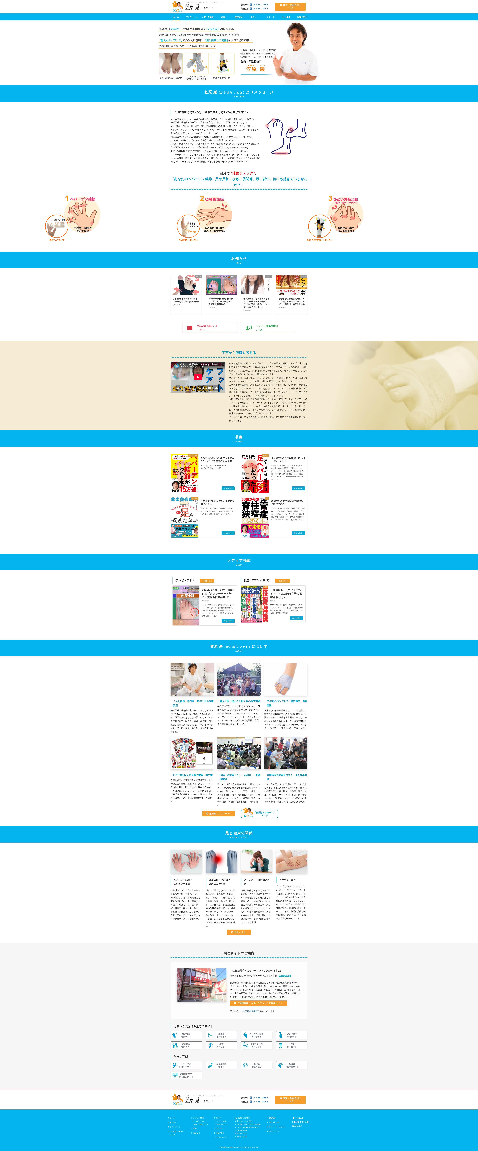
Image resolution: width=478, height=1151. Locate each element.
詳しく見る (240, 932)
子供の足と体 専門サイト (257, 1045)
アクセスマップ (222, 1137)
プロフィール (175, 1126)
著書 (195, 1128)
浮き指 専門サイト (221, 1035)
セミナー (219, 1117)
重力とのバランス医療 (244, 1121)
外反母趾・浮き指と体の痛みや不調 (249, 1124)
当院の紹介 (220, 1133)
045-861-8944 (260, 8)
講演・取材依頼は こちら (292, 7)
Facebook (299, 1118)
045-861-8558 (260, 4)
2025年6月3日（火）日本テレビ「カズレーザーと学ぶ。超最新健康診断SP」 (218, 593)
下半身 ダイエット (292, 1045)
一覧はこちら (207, 580)
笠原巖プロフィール (219, 813)
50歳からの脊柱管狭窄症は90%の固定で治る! (287, 502)
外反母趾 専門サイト (186, 1035)
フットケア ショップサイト (186, 1065)
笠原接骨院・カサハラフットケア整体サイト (259, 1003)
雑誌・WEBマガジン (201, 1124)
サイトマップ (274, 1131)
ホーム (172, 1117)
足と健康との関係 (242, 1117)
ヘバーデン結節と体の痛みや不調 (248, 1127)
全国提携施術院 (250, 1011)
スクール (219, 1128)
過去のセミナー (222, 1124)
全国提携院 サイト (221, 1065)
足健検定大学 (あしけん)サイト (186, 1075)
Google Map (285, 976)
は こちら (207, 327)
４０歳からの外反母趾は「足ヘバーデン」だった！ (288, 459)
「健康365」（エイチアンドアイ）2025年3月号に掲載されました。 (286, 593)
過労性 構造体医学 (257, 1065)
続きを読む (228, 488)
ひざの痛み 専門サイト (292, 1035)
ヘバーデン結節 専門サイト (257, 1035)
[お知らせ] (186, 304)
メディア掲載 (198, 1117)
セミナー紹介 (221, 1121)
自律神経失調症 (242, 1130)
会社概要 (272, 1117)
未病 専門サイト (221, 1045)
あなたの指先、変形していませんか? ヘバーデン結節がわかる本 (217, 459)
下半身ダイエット (243, 1133)
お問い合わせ (274, 1122)
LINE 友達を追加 (301, 1122)
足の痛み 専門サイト (186, 1045)
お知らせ (173, 1122)
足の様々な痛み (242, 1136)
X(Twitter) (298, 1126)
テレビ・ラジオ (199, 1121)
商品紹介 (196, 1133)
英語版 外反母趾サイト (292, 1065)
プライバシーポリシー (277, 1126)
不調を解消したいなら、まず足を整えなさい (217, 502)
